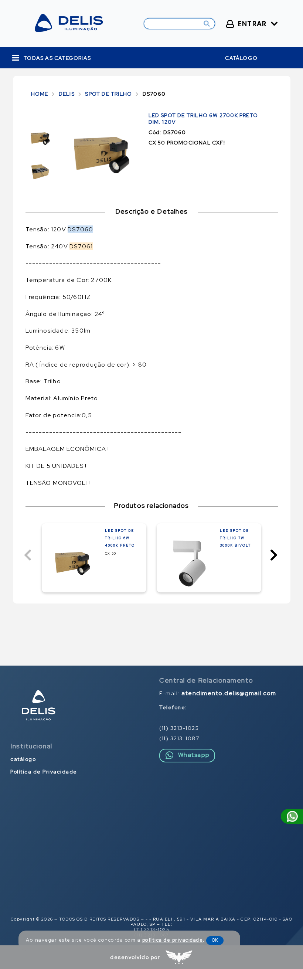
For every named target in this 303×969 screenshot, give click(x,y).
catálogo (241, 58)
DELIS (67, 94)
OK (215, 940)
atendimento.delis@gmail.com (228, 693)
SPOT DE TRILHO (108, 94)
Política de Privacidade (43, 771)
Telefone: (173, 707)
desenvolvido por (135, 957)
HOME (39, 94)
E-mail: (217, 693)
